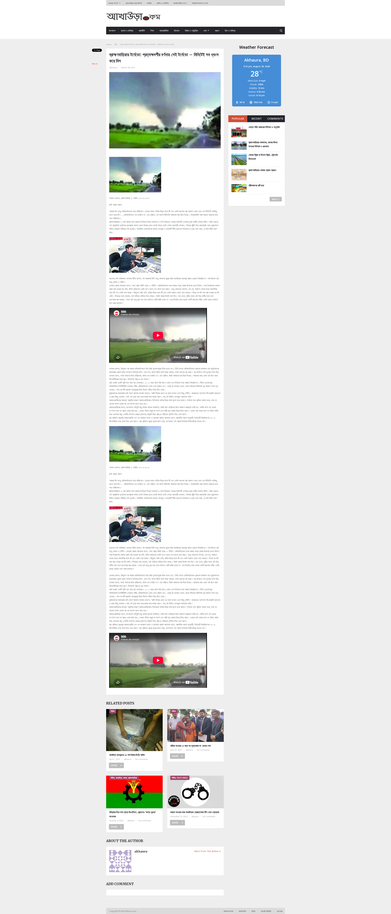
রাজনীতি (142, 30)
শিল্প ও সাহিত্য (230, 30)
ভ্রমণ (217, 30)
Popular (238, 118)
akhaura (113, 67)
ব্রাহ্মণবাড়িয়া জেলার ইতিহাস (134, 3)
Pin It (94, 63)
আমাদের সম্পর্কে (113, 3)
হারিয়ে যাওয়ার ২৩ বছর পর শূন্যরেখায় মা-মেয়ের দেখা (190, 745)
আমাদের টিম (242, 911)
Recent (256, 118)
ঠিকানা (253, 911)
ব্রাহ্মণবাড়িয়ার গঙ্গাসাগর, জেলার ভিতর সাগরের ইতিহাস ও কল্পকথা (262, 144)
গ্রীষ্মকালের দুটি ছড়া (256, 185)
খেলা (205, 30)
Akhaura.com (131, 911)
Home (109, 44)
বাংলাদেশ (112, 30)
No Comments (141, 759)
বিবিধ (115, 44)
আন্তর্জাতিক (163, 30)
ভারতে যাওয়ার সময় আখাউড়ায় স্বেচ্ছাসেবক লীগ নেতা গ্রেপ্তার (194, 812)
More (114, 765)
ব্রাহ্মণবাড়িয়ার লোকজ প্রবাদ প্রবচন (262, 170)
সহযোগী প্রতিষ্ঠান (266, 911)
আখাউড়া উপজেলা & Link (200, 3)
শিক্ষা (152, 30)
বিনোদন (176, 30)
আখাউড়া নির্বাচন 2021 (180, 3)
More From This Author (206, 851)
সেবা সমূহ (280, 911)
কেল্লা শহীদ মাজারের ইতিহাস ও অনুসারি (264, 127)
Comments (275, 118)
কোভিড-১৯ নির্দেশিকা (162, 3)
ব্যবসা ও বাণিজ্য (127, 30)
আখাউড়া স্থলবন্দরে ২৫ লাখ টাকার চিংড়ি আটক (127, 754)
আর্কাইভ (149, 3)
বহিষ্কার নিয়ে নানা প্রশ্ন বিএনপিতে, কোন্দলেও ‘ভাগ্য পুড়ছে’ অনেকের (132, 814)
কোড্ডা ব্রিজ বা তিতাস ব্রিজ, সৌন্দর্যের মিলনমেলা (263, 157)
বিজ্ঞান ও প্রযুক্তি (191, 30)
